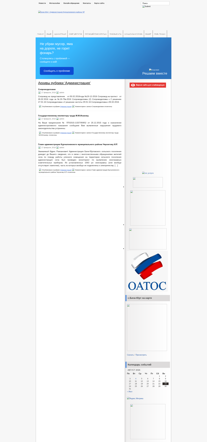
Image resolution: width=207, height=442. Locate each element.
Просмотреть (141, 354)
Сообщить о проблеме (57, 70)
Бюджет (148, 34)
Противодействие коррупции (96, 34)
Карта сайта (99, 3)
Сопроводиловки (47, 89)
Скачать (130, 354)
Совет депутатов (75, 34)
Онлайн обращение (71, 3)
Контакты (87, 3)
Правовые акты (116, 34)
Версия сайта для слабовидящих (150, 84)
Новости (42, 3)
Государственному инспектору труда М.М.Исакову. (63, 116)
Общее (48, 34)
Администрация (60, 34)
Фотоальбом (54, 3)
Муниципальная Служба (133, 34)
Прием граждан (159, 34)
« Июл (129, 391)
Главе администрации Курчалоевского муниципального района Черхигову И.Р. (78, 144)
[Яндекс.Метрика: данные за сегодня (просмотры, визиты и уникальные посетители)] (135, 398)
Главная (40, 34)
